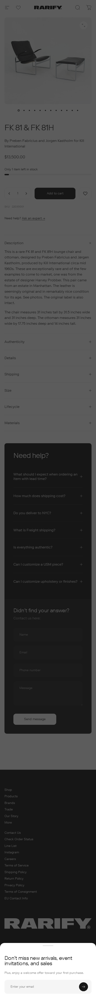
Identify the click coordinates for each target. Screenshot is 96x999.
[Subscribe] (83, 986)
